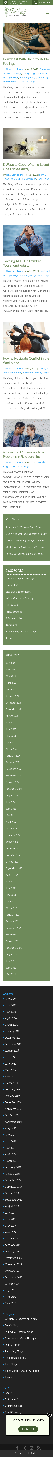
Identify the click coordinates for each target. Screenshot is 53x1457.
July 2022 (10, 961)
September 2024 (14, 788)
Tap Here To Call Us (28, 1453)
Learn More (28, 1429)
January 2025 (12, 762)
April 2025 (11, 742)
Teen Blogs (43, 77)
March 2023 (11, 908)
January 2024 (12, 842)
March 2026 (11, 689)
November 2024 (13, 775)
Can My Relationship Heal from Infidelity (26, 534)
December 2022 (13, 928)
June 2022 (11, 967)
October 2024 (12, 782)
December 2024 (13, 769)
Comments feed (13, 1405)
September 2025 (14, 709)
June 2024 (11, 808)
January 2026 (12, 696)
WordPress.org (13, 1412)
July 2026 (10, 663)
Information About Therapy (19, 598)
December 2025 (13, 702)
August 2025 (12, 716)
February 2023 (13, 914)
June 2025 (11, 729)
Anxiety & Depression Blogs (20, 578)
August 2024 (12, 795)
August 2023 (12, 875)
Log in (8, 1392)
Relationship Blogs (20, 466)
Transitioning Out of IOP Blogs (19, 81)
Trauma (9, 638)
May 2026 (11, 676)
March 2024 (11, 828)
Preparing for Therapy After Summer (25, 527)
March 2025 (11, 749)
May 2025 (11, 735)
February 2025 (13, 755)
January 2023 (12, 921)
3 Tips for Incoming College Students (25, 540)
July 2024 (10, 802)
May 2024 (11, 815)
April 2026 (11, 682)
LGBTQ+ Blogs (12, 605)
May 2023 (11, 895)
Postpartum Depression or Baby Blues (24, 553)
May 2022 (11, 974)
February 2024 (13, 835)
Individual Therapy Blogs (23, 178)
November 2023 (13, 855)
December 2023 (13, 848)
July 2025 (10, 722)
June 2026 (11, 669)
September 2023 (14, 868)
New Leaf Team (14, 69)
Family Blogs (29, 73)
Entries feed (11, 1399)
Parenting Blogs (27, 77)
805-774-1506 (44, 2)
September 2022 (14, 948)
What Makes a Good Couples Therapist (25, 547)
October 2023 (12, 861)
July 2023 (10, 881)
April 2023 (11, 901)
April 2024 (11, 822)
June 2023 (11, 888)
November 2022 (13, 934)
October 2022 (12, 941)
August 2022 (12, 954)
